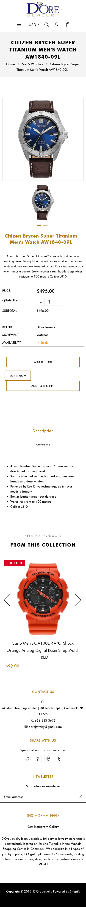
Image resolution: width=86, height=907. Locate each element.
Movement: (10, 335)
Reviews (43, 444)
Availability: (12, 342)
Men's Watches (32, 64)
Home (10, 64)
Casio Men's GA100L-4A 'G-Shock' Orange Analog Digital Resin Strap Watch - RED (43, 650)
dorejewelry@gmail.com (45, 726)
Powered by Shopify (66, 891)
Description (43, 431)
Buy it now (18, 375)
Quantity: (10, 300)
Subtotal (9, 310)
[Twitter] (27, 759)
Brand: (7, 327)
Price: (6, 290)
